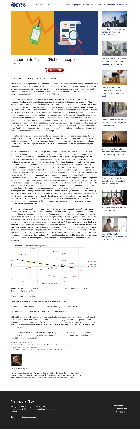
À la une (15, 342)
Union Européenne (62, 345)
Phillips (53, 345)
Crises (23, 345)
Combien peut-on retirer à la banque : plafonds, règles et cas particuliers (114, 122)
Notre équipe (109, 5)
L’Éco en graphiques (72, 5)
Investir (98, 5)
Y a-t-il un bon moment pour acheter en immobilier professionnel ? (114, 32)
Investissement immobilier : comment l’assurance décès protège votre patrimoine (114, 152)
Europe (28, 345)
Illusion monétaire (38, 345)
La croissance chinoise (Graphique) (25, 347)
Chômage (16, 345)
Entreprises (88, 5)
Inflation (47, 345)
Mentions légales (122, 409)
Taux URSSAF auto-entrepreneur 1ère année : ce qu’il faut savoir (114, 237)
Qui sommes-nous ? (121, 406)
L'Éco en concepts (25, 342)
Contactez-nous (122, 412)
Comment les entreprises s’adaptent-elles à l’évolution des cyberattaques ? (114, 181)
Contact (120, 5)
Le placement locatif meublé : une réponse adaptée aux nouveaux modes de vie (114, 61)
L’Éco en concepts (54, 5)
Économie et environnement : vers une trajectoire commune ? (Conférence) (38, 349)
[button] (127, 4)
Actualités (40, 5)
